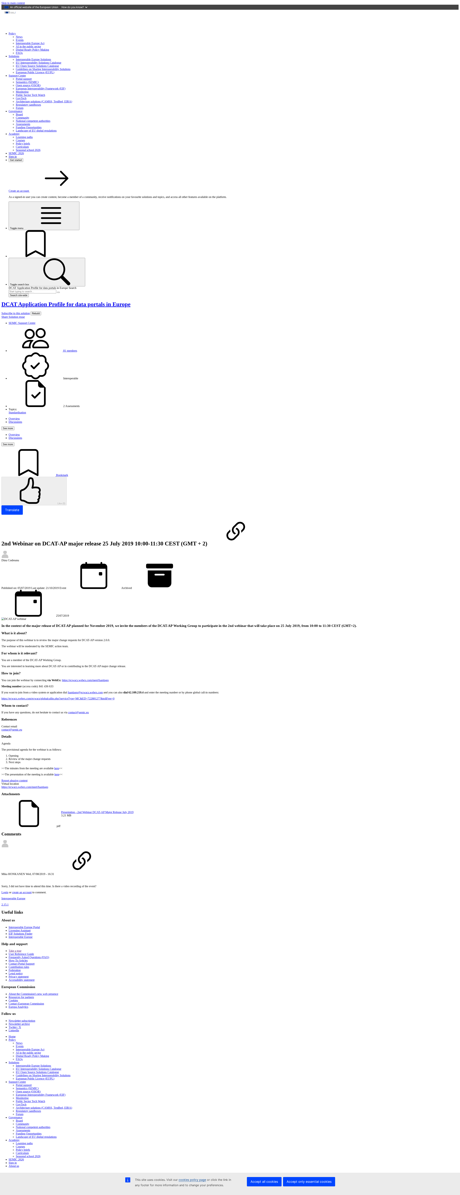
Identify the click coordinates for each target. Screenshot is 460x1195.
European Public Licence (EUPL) (35, 72)
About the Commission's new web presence (33, 993)
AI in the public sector (28, 46)
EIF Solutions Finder (20, 933)
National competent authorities (33, 120)
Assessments (23, 124)
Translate (12, 510)
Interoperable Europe (21, 936)
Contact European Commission (26, 1003)
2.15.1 (5, 904)
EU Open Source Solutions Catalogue (37, 65)
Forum (19, 107)
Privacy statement (19, 976)
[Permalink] (236, 543)
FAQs (19, 52)
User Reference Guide (21, 954)
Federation (15, 970)
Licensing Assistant (20, 930)
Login (4, 892)
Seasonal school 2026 (28, 150)
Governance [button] (15, 111)
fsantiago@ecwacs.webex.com (85, 692)
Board (19, 114)
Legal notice (16, 973)
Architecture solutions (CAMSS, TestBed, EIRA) (44, 101)
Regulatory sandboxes (28, 104)
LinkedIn (14, 1030)
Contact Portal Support (21, 963)
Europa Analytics (18, 1006)
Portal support (24, 78)
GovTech (21, 98)
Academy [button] (14, 133)
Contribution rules (19, 966)
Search (72, 287)
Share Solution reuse (13, 316)
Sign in (13, 156)
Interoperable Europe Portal (24, 927)
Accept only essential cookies (309, 1181)
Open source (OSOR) (28, 85)
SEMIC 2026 (16, 153)
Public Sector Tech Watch (30, 95)
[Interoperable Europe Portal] (29, 27)
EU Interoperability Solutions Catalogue (38, 62)
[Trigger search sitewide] (58, 292)
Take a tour (15, 950)
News (19, 36)
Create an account (19, 190)
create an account (22, 892)
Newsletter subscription (22, 1020)
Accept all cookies (264, 1181)
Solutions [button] (14, 56)
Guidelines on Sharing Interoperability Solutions (43, 69)
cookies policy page (192, 1180)
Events (20, 40)
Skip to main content (13, 2)
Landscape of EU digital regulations (36, 130)
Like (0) (61, 503)
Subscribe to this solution (15, 313)
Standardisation (17, 412)
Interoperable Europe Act (30, 43)
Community (22, 117)
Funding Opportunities (29, 127)
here (56, 768)
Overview (14, 418)
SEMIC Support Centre (22, 323)
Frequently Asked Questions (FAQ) (29, 957)
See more (8, 428)
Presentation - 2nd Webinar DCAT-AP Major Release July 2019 (97, 812)
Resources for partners (21, 997)
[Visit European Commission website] (10, 13)
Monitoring (22, 91)
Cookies (13, 1000)
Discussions (15, 421)
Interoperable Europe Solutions (33, 59)
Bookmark (61, 475)
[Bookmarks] (36, 256)
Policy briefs (23, 143)
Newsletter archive (19, 1023)
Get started (16, 160)
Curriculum (22, 146)
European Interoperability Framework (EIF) (40, 88)
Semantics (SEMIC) (27, 82)
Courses (20, 140)
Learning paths (24, 137)
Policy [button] (12, 33)
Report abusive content (14, 780)
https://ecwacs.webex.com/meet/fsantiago (85, 680)
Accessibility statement (21, 979)
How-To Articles (18, 960)
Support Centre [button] (17, 75)
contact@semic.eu (78, 712)
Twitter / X (15, 1027)
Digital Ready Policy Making (32, 49)
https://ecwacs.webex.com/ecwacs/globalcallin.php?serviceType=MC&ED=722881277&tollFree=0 (57, 698)
